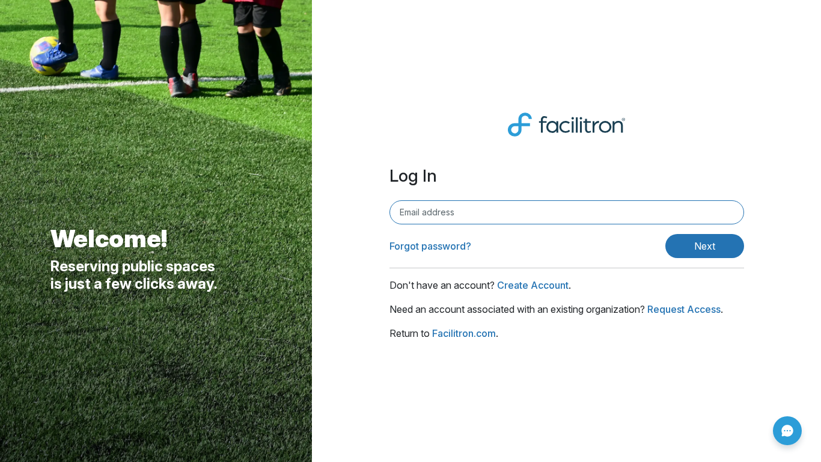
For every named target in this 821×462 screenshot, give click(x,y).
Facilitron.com (464, 333)
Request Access (684, 309)
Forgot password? (430, 246)
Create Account (533, 285)
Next (704, 246)
